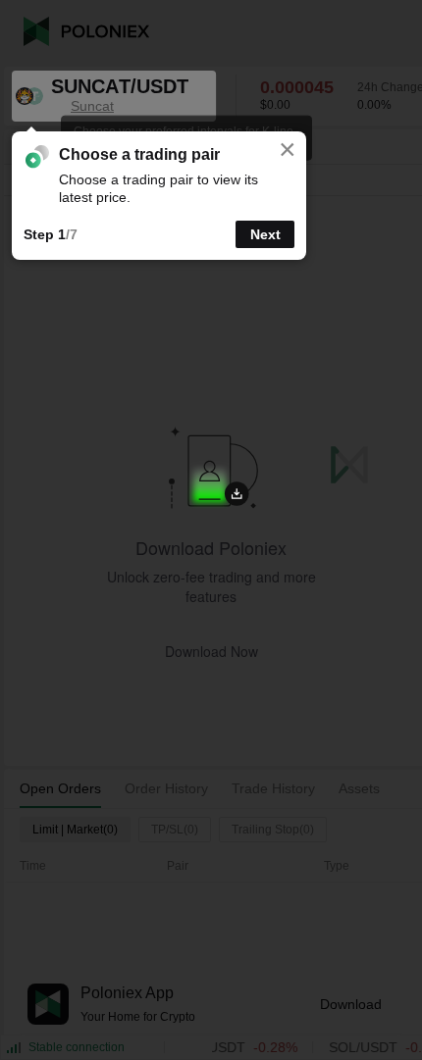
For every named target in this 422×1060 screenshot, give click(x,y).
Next (265, 234)
